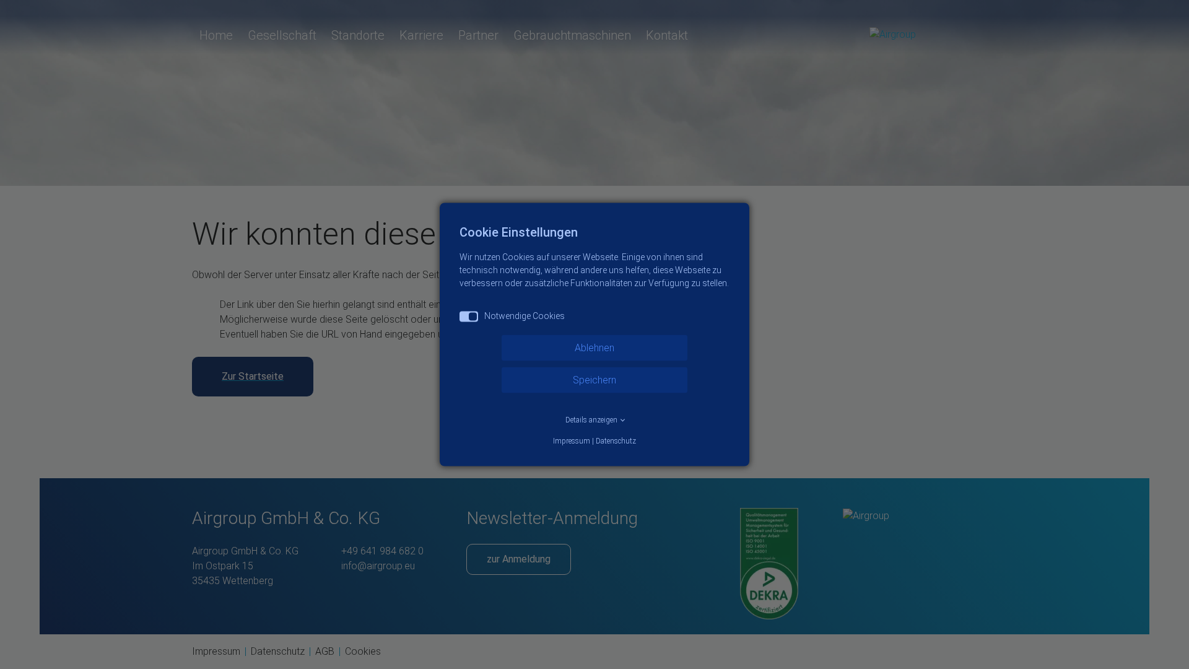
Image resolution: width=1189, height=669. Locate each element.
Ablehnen (594, 348)
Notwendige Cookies (524, 316)
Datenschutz (616, 441)
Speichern (594, 380)
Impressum (571, 441)
